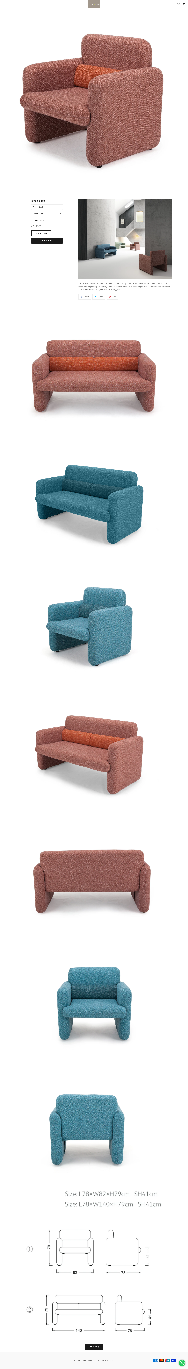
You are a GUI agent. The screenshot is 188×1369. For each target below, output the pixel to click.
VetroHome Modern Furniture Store (97, 1360)
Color (35, 213)
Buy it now (47, 240)
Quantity (37, 220)
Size (34, 207)
